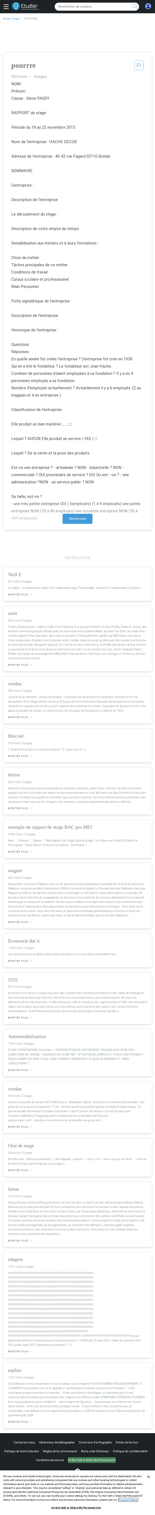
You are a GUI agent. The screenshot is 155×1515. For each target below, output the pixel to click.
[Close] (148, 1476)
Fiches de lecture (127, 1442)
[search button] (135, 7)
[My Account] (148, 6)
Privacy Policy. (128, 1499)
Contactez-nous (24, 1442)
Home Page (11, 18)
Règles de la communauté (60, 1451)
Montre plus (77, 519)
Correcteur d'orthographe (95, 1442)
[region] (77, 1492)
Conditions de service (50, 1460)
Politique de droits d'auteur (21, 1451)
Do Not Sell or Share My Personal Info (76, 1507)
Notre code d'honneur (95, 1451)
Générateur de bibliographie (57, 1442)
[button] (7, 7)
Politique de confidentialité (130, 1451)
